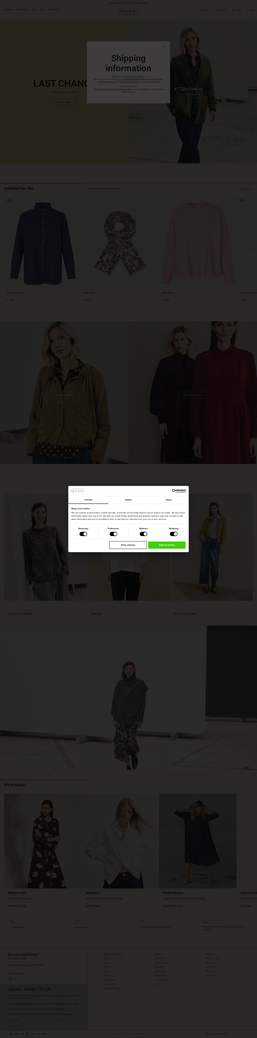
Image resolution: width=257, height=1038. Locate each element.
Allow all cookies (167, 545)
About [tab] (169, 500)
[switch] (113, 534)
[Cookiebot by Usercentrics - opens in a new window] (174, 491)
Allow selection (128, 545)
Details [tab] (128, 500)
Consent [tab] (88, 500)
